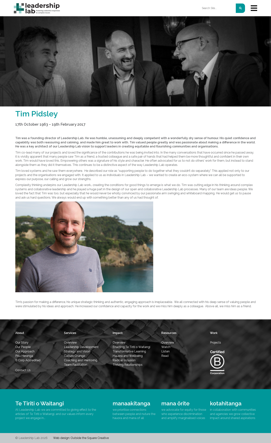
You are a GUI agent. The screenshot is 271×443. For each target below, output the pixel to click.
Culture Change (74, 356)
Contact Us (23, 370)
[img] (254, 8)
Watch (165, 347)
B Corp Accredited (27, 360)
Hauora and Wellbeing (128, 356)
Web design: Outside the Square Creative (81, 438)
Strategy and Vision (77, 351)
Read (164, 356)
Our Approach (24, 351)
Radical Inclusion (124, 360)
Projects (215, 342)
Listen (165, 351)
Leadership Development (81, 347)
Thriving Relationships (128, 364)
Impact (118, 333)
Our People (23, 347)
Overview (70, 342)
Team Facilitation (75, 364)
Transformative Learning (129, 351)
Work (214, 333)
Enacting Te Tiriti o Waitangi (131, 347)
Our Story (21, 342)
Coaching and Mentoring (80, 360)
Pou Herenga (24, 356)
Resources (168, 333)
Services (70, 333)
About (19, 333)
